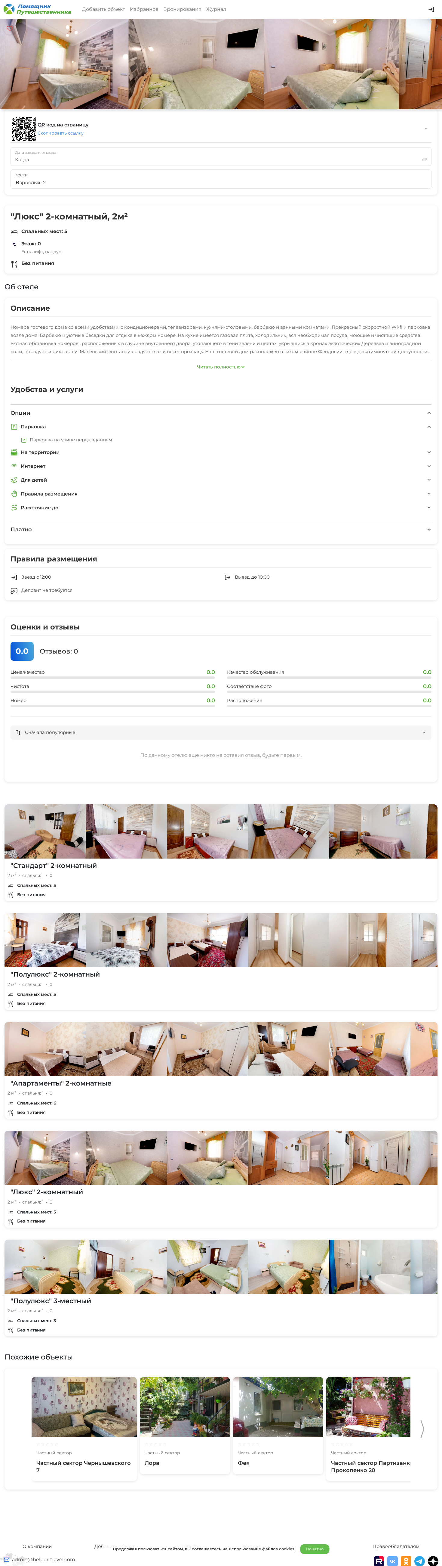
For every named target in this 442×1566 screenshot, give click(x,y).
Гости (22, 175)
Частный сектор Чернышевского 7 (83, 1466)
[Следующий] (422, 1429)
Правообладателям (396, 1546)
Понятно (315, 1548)
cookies (286, 1548)
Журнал (216, 9)
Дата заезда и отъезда (35, 153)
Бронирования (182, 9)
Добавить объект (103, 9)
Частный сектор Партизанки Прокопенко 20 (372, 1466)
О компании (37, 1546)
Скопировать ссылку (61, 133)
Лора (152, 1463)
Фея (244, 1463)
